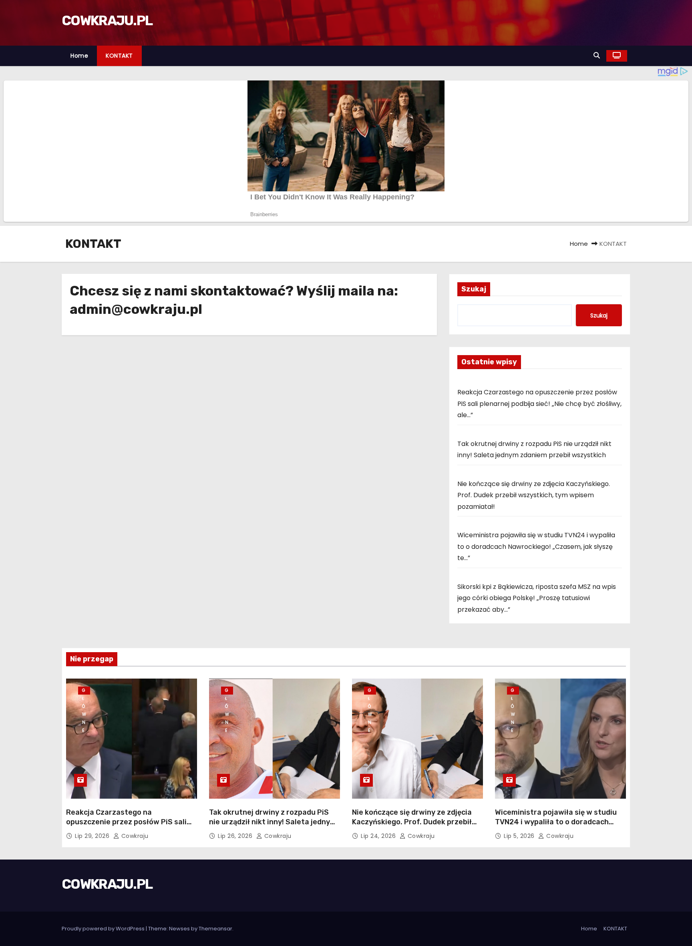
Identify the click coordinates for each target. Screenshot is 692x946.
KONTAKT (119, 56)
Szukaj (473, 289)
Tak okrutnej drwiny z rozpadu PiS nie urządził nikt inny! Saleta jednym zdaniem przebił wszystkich (272, 822)
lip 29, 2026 (93, 836)
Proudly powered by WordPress (104, 928)
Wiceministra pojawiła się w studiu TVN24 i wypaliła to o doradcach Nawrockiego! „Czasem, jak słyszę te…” (536, 546)
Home (79, 56)
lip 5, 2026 (520, 836)
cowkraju (134, 836)
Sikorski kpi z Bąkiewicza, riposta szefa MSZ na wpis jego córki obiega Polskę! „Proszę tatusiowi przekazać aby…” (536, 598)
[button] (596, 55)
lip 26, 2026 (236, 836)
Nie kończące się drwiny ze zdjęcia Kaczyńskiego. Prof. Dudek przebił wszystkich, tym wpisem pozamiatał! (533, 495)
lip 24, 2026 (379, 836)
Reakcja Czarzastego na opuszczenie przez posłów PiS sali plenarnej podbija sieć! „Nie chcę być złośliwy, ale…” (539, 404)
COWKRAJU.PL (107, 20)
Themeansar (215, 928)
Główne (84, 691)
